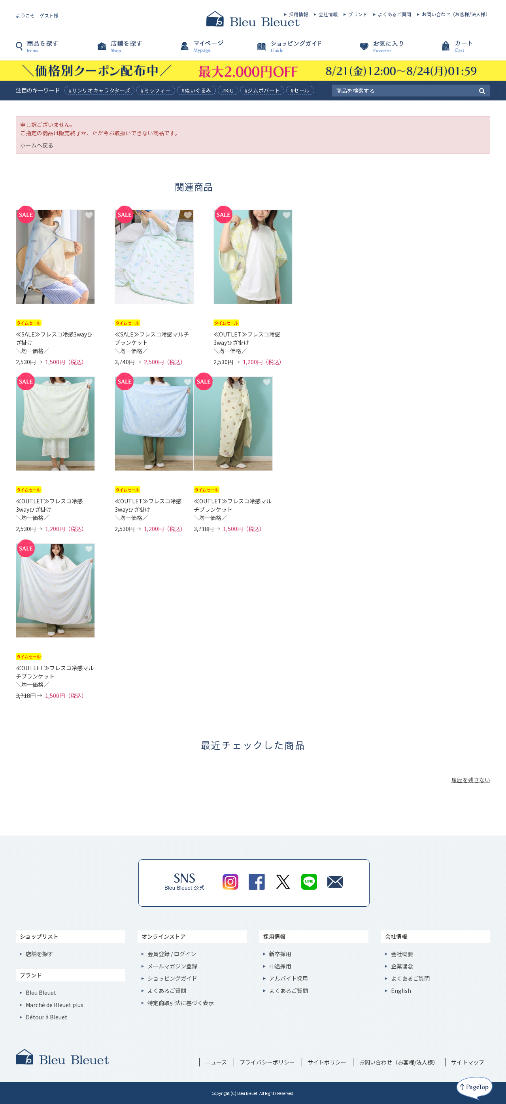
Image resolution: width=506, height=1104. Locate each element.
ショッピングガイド (292, 50)
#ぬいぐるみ (196, 90)
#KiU (228, 90)
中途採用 (280, 966)
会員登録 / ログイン (171, 954)
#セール (300, 90)
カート (450, 50)
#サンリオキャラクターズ (99, 90)
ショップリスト (39, 936)
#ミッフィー (156, 90)
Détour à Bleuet (46, 1017)
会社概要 (402, 954)
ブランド (357, 14)
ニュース (216, 1062)
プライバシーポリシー (267, 1062)
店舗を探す (134, 50)
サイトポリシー (327, 1062)
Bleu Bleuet (41, 992)
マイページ (213, 50)
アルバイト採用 (288, 978)
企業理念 (402, 966)
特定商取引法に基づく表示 (180, 1003)
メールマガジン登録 (172, 966)
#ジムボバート (262, 90)
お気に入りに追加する (89, 215)
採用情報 (298, 14)
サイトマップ (467, 1062)
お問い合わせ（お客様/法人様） (456, 14)
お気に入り (371, 50)
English (401, 990)
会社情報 (328, 14)
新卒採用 (280, 954)
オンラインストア (164, 936)
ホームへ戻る (36, 145)
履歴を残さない (470, 780)
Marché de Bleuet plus (54, 1005)
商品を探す (55, 50)
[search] (482, 90)
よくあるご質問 (394, 14)
